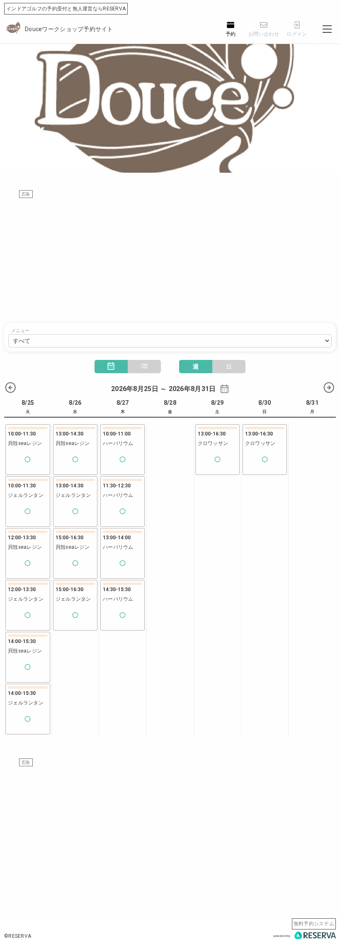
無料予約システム (314, 924)
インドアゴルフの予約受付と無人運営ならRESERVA (66, 9)
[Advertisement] (170, 256)
